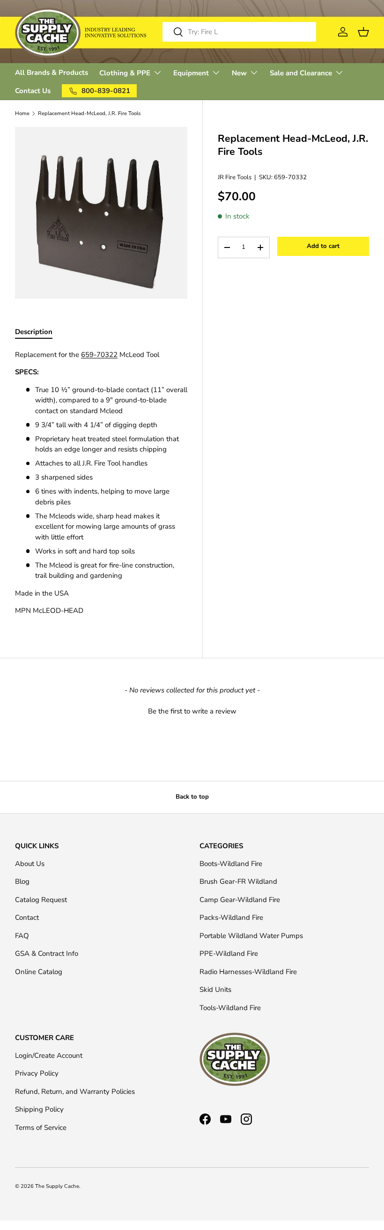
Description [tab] (33, 331)
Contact (27, 917)
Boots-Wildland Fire (230, 863)
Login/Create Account (48, 1055)
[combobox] (239, 32)
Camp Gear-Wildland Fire (239, 899)
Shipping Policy (39, 1109)
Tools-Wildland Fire (230, 1007)
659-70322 (99, 354)
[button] (192, 710)
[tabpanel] (101, 482)
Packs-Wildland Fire (231, 917)
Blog (22, 881)
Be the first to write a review (192, 711)
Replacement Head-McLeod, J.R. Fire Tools (89, 113)
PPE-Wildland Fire (228, 953)
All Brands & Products (51, 72)
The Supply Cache (57, 1186)
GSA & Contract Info (46, 953)
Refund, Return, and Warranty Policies (75, 1091)
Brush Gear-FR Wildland (238, 881)
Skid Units (215, 989)
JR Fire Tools (234, 177)
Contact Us (33, 90)
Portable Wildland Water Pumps (251, 935)
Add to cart (323, 246)
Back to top (192, 797)
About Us (29, 863)
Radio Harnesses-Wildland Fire (248, 971)
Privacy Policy (37, 1073)
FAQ (22, 935)
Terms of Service (40, 1127)
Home (22, 113)
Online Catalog (38, 971)
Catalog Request (41, 899)
